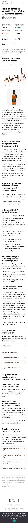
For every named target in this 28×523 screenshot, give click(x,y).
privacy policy (9, 505)
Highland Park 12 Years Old (14, 358)
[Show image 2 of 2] (14, 107)
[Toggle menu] (24, 2)
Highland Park (16, 423)
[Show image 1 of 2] (13, 107)
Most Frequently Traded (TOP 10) (14, 456)
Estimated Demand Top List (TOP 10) (14, 462)
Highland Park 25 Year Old (14, 363)
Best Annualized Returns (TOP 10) (14, 449)
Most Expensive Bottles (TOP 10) (14, 468)
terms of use (18, 505)
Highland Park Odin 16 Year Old (14, 368)
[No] (26, 517)
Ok (14, 520)
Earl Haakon (14, 346)
